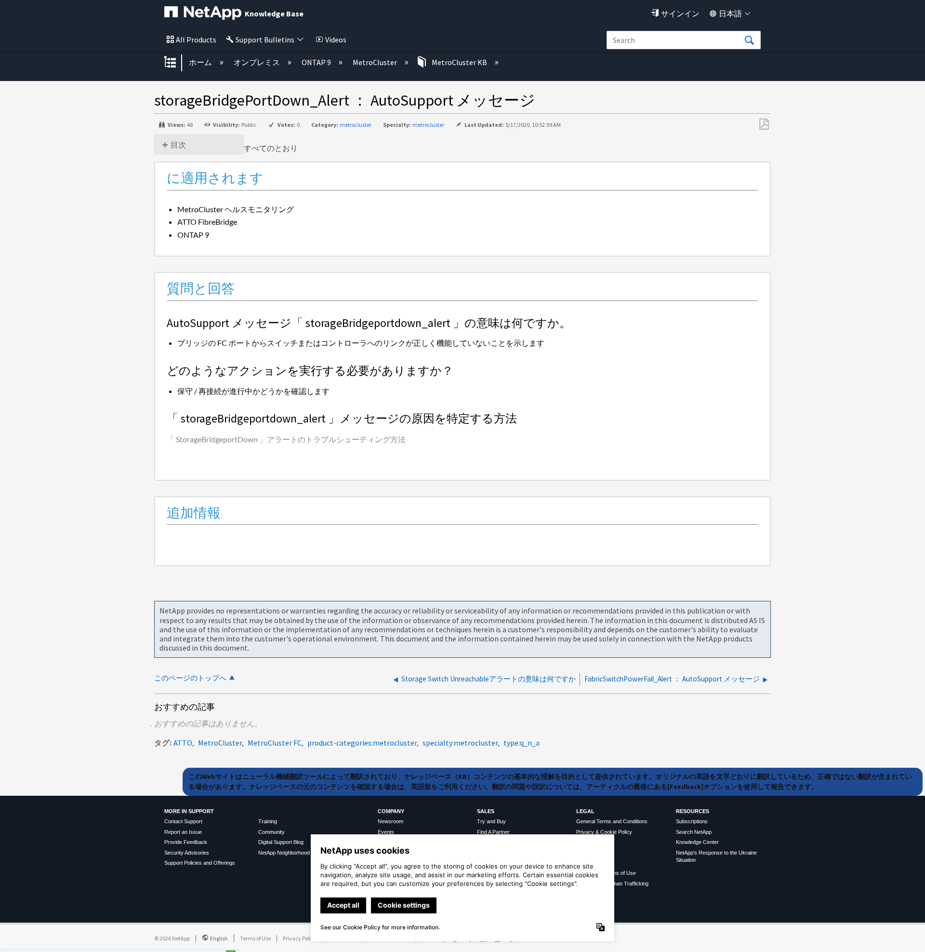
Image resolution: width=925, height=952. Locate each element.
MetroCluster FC (275, 743)
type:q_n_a (521, 743)
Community (271, 832)
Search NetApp (694, 832)
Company (391, 811)
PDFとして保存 (764, 124)
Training (267, 821)
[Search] (749, 40)
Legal (585, 811)
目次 (178, 145)
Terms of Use (255, 938)
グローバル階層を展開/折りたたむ (176, 62)
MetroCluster (375, 62)
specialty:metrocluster (460, 743)
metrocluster (355, 124)
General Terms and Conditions (612, 821)
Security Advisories (186, 853)
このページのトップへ (190, 677)
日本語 (730, 13)
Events (386, 832)
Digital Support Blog (281, 842)
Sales (485, 811)
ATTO (182, 743)
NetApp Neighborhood (284, 853)
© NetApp (172, 938)
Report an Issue (183, 832)
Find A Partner (493, 832)
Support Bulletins (265, 39)
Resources (692, 811)
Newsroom (390, 821)
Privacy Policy (300, 938)
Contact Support (183, 821)
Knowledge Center (697, 842)
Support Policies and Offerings (199, 863)
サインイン (680, 13)
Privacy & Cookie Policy (604, 832)
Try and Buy (491, 821)
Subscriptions (692, 821)
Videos (335, 39)
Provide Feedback (185, 842)
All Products (196, 39)
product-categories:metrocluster (362, 743)
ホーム (201, 62)
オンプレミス (257, 62)
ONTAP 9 (317, 62)
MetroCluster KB (459, 62)
